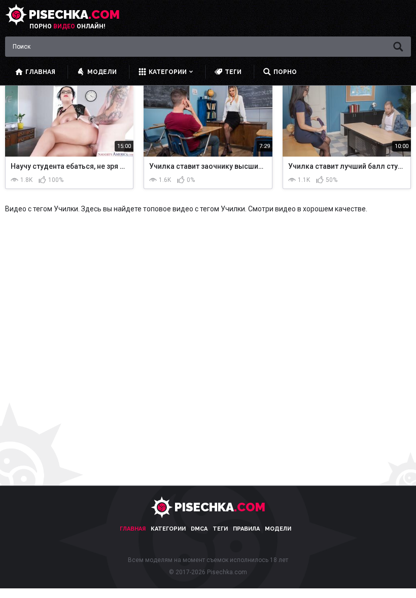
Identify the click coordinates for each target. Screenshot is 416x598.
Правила (246, 529)
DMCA (199, 529)
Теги (220, 529)
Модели (278, 529)
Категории (168, 529)
